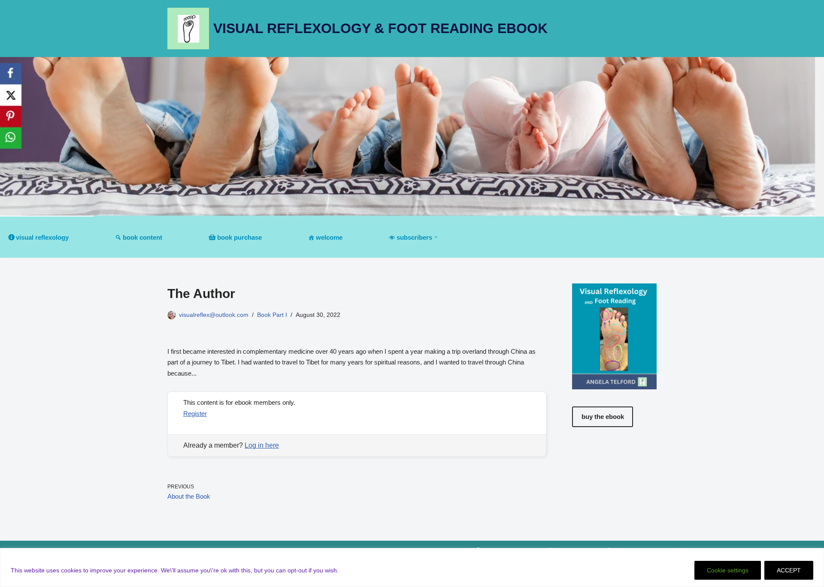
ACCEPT (789, 570)
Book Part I (272, 315)
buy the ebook (603, 416)
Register (195, 413)
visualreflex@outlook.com (213, 315)
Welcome (329, 237)
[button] (436, 237)
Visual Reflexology (42, 237)
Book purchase (239, 237)
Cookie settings (727, 570)
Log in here (262, 445)
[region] (412, 567)
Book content (142, 237)
